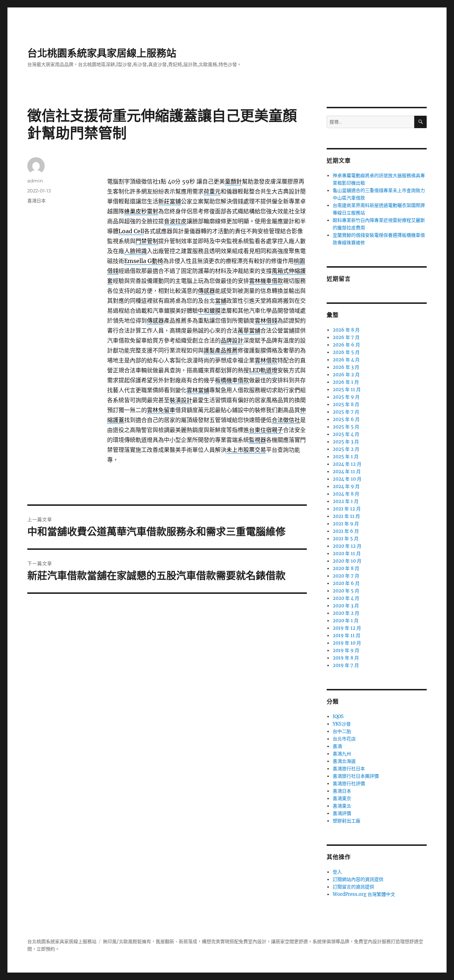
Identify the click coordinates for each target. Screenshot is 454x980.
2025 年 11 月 (347, 390)
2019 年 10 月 (347, 643)
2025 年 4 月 (346, 434)
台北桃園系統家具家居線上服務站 (101, 53)
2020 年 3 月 (346, 606)
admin (35, 181)
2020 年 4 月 (346, 598)
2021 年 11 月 (346, 516)
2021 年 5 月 (346, 539)
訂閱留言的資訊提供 (353, 887)
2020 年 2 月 (346, 613)
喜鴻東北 (342, 806)
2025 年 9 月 (346, 397)
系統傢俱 (321, 941)
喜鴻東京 (342, 798)
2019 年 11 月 (346, 636)
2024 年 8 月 (346, 494)
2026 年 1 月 (346, 382)
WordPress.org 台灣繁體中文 (364, 894)
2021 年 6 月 (346, 531)
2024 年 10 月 (347, 479)
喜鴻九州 (342, 754)
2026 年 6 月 (346, 345)
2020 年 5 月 (346, 591)
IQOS (338, 716)
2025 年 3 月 (346, 442)
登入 (337, 872)
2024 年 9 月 (346, 486)
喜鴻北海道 (344, 761)
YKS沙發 (342, 724)
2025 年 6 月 (346, 419)
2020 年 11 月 (347, 554)
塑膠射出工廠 (346, 821)
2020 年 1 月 (346, 621)
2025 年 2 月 (346, 449)
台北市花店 (344, 739)
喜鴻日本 (36, 200)
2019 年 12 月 (347, 628)
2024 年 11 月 (347, 472)
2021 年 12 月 (347, 509)
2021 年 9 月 (346, 524)
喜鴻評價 (342, 813)
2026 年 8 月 (346, 330)
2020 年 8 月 (346, 568)
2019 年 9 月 (346, 650)
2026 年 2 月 (346, 375)
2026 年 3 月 (346, 367)
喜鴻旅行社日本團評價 (356, 776)
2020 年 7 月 (346, 576)
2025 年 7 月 (346, 412)
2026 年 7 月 (346, 337)
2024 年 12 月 (347, 464)
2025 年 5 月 (346, 427)
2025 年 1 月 (346, 457)
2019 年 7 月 (346, 665)
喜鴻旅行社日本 (349, 769)
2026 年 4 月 (346, 360)
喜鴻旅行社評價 (349, 784)
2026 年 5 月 (346, 352)
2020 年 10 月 (347, 561)
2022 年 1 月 (346, 501)
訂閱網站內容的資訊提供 (358, 879)
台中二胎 (342, 731)
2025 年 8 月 (346, 404)
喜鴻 (337, 746)
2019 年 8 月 (346, 658)
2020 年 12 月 (347, 546)
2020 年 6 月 (346, 583)
